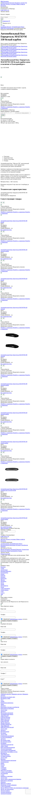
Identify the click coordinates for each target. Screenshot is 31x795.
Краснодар (3, 551)
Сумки (2, 775)
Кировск (3, 577)
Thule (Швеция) (5, 726)
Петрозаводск (4, 585)
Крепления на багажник (7, 708)
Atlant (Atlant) (4, 746)
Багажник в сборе (5, 698)
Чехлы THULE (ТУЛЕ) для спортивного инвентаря (14, 788)
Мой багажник (5, 1)
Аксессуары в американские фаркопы (11, 779)
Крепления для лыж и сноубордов (18, 545)
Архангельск (25, 549)
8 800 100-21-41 (5, 10)
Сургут (3, 593)
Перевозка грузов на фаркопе (9, 785)
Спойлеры (3, 767)
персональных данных (16, 619)
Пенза (2, 582)
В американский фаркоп (7, 736)
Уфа (2, 594)
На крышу (3, 733)
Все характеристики (6, 229)
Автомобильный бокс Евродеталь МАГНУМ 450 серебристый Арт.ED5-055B (14, 489)
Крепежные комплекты (7, 702)
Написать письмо (5, 553)
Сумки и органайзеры (7, 772)
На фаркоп (3, 743)
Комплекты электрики (7, 780)
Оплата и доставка (11, 4)
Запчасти (3, 705)
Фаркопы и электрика (6, 776)
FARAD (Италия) (5, 717)
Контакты (3, 5)
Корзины (3, 759)
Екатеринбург (14, 551)
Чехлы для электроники (7, 789)
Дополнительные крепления (8, 760)
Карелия (3, 575)
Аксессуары (4, 710)
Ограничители (5, 762)
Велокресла (4, 753)
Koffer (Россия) (5, 721)
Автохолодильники (6, 793)
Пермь (2, 584)
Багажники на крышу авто (8, 697)
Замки (2, 704)
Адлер (2, 568)
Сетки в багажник (5, 786)
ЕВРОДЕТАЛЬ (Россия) (7, 727)
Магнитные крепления (7, 713)
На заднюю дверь (5, 740)
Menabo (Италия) (5, 723)
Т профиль (3, 769)
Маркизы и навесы (6, 783)
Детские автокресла (6, 792)
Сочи (2, 591)
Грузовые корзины (6, 756)
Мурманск (8, 549)
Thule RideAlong (5, 754)
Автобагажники (5, 543)
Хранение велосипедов (7, 744)
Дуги (2, 700)
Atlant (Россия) (5, 715)
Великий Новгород (16, 549)
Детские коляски (5, 790)
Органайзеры (4, 773)
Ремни (2, 763)
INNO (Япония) (5, 720)
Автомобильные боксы (16, 543)
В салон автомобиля (6, 737)
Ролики (3, 764)
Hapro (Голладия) (5, 718)
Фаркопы (3, 546)
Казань (20, 551)
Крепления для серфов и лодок (9, 751)
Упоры (2, 701)
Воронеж (3, 567)
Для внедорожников (6, 749)
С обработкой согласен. (15, 619)
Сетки (2, 766)
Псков (8, 551)
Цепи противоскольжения (8, 747)
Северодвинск (4, 590)
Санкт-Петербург (5, 588)
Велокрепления (5, 545)
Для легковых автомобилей (8, 750)
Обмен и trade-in (20, 4)
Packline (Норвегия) (6, 724)
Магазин (3, 4)
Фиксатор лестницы (6, 770)
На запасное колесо (6, 741)
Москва (3, 549)
